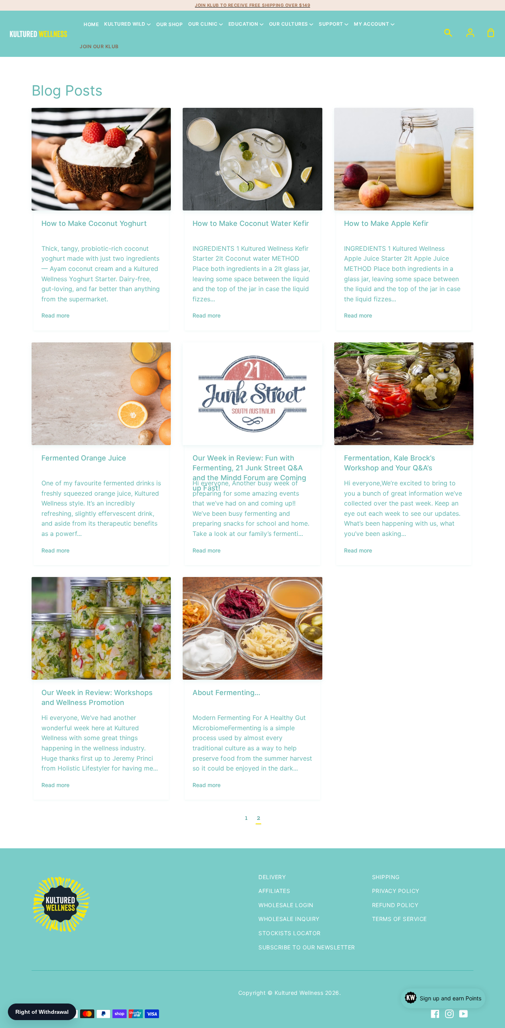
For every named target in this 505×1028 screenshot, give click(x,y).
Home (91, 24)
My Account (372, 24)
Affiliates (274, 890)
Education (244, 24)
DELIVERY (272, 877)
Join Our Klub (99, 46)
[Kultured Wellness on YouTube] (463, 1013)
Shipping (386, 877)
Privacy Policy (395, 890)
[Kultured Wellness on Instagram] (449, 1013)
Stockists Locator (289, 933)
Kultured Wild (125, 24)
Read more (55, 315)
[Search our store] (448, 32)
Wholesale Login (286, 905)
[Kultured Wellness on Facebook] (435, 1013)
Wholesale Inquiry (289, 918)
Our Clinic (203, 24)
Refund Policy (395, 905)
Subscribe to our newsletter (306, 947)
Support (331, 24)
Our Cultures (289, 24)
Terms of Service (399, 918)
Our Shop (169, 24)
